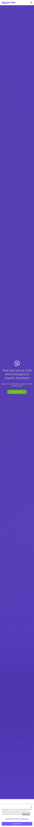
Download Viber (17, 392)
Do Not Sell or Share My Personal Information (17, 819)
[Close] (31, 807)
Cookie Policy (26, 814)
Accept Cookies (17, 823)
